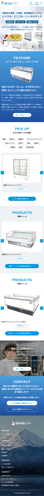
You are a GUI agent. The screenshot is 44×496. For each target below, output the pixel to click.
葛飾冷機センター (11, 3)
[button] (41, 172)
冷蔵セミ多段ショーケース (11, 254)
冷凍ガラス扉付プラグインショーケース (15, 322)
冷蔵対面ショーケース (10, 185)
